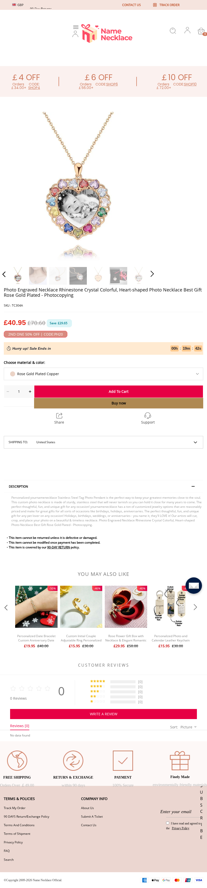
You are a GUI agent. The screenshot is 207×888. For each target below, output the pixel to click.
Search (9, 859)
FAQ (7, 851)
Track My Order (14, 808)
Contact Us (88, 825)
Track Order (169, 5)
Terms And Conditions (19, 825)
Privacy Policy (13, 842)
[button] (14, 187)
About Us (87, 808)
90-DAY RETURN (58, 547)
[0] (201, 31)
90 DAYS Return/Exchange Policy (26, 816)
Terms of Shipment (17, 834)
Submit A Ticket (92, 816)
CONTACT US (131, 5)
